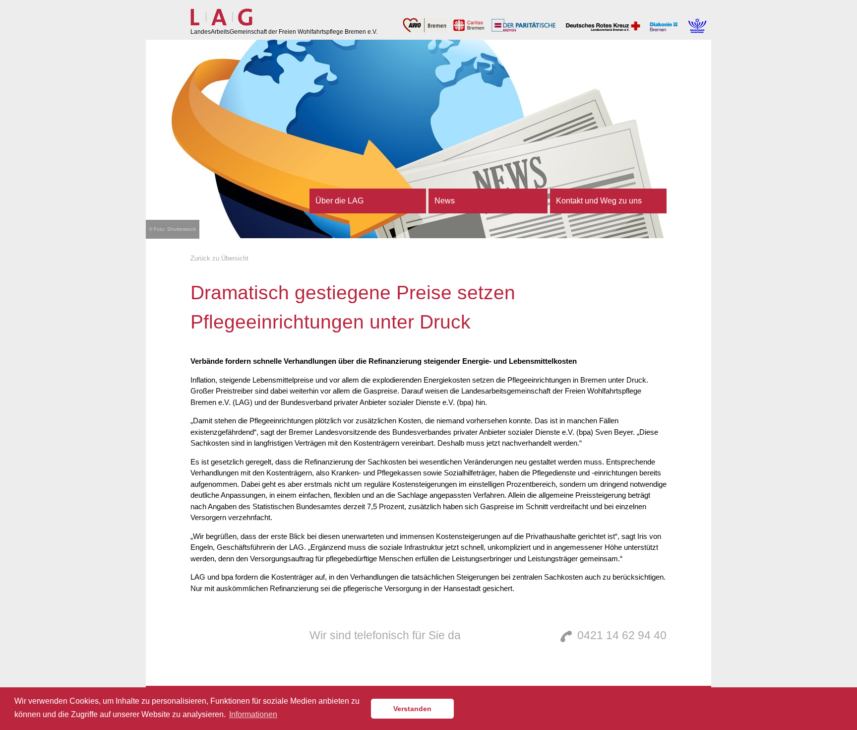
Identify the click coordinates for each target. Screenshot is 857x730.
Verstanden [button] (412, 709)
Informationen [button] (253, 714)
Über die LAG (339, 201)
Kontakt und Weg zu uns (599, 201)
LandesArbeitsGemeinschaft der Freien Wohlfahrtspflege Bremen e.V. (283, 31)
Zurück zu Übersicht (219, 258)
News (444, 201)
